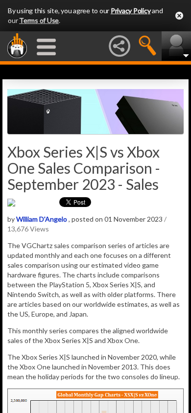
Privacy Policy (131, 10)
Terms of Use (39, 20)
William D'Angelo (41, 219)
